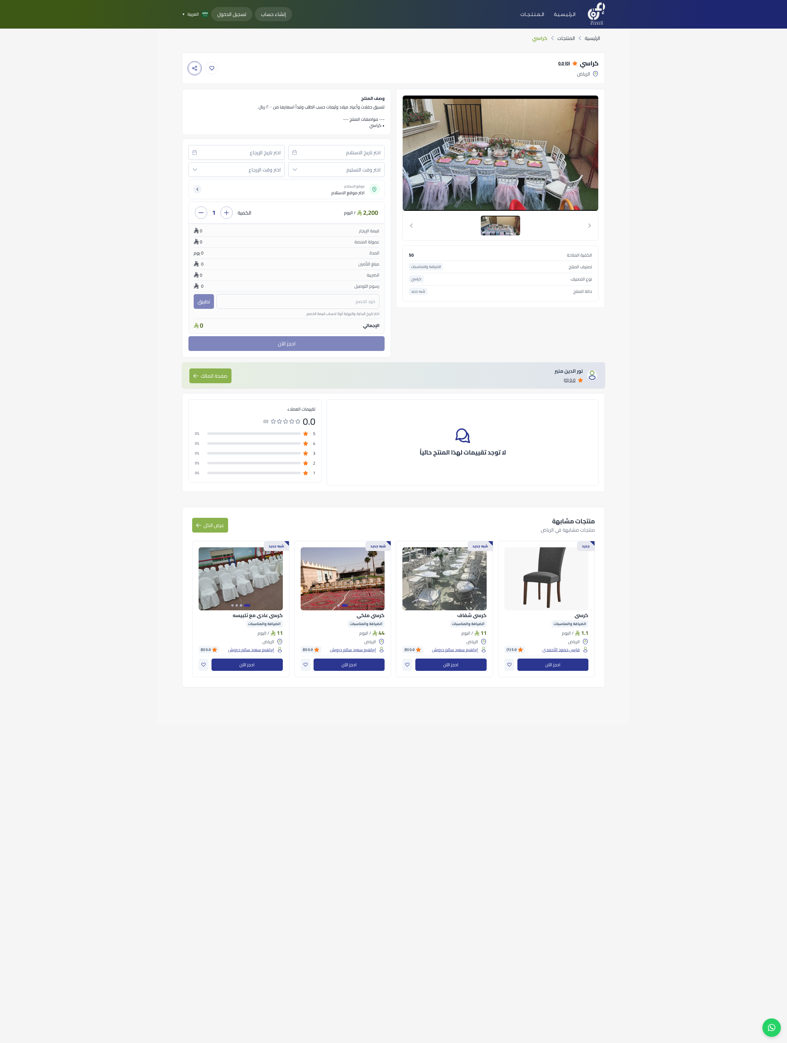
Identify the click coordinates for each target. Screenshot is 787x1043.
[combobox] (336, 152)
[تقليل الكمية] (201, 213)
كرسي (581, 615)
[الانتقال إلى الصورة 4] (232, 605)
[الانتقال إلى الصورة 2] (338, 605)
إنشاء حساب (273, 14)
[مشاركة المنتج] (194, 68)
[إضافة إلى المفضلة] (212, 68)
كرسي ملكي (371, 615)
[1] (500, 225)
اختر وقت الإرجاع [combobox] (265, 169)
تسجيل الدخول (231, 14)
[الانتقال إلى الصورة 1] (345, 605)
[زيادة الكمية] (226, 213)
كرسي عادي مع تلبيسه (258, 615)
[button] (295, 170)
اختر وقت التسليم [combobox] (363, 169)
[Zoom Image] (499, 153)
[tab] (500, 225)
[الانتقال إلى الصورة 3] (236, 605)
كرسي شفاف (472, 615)
